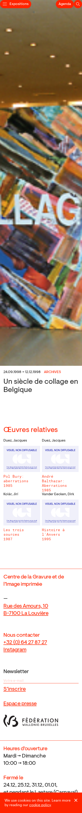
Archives (52, 372)
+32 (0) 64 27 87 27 (25, 642)
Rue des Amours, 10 (25, 606)
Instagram (14, 650)
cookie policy (40, 805)
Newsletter (16, 671)
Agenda (65, 4)
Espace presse (20, 704)
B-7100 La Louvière (25, 613)
